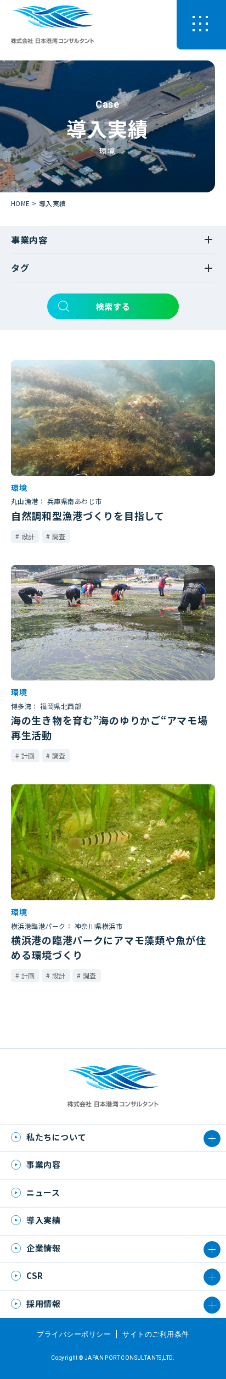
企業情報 (43, 1248)
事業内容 (43, 1164)
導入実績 (52, 203)
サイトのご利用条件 (155, 1334)
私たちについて (56, 1137)
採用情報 (43, 1303)
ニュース (43, 1192)
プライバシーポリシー (74, 1334)
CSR (34, 1275)
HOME (20, 203)
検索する (113, 306)
